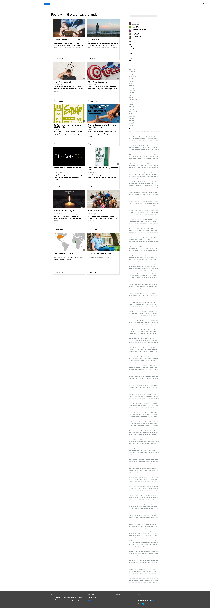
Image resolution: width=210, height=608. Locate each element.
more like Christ (134, 515)
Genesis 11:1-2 (141, 228)
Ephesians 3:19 (147, 212)
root (148, 540)
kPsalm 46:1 (130, 506)
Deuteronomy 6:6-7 (137, 201)
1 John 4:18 (144, 140)
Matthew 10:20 (133, 331)
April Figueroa (132, 71)
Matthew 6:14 (146, 342)
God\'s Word (142, 246)
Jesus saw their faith (148, 293)
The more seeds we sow (148, 425)
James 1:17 (143, 284)
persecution (138, 528)
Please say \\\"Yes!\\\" (154, 365)
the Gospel (132, 562)
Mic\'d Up (133, 347)
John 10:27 (137, 297)
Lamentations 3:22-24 (151, 311)
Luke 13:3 (130, 320)
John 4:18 (136, 302)
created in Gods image (135, 472)
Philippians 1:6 (139, 358)
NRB (138, 351)
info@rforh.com (91, 600)
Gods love (141, 257)
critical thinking (154, 472)
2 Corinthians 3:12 (150, 154)
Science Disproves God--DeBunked (153, 416)
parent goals (136, 526)
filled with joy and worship (132, 490)
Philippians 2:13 (144, 358)
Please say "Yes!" (142, 365)
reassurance (143, 535)
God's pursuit (138, 246)
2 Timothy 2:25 (140, 160)
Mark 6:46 (144, 329)
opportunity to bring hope (143, 524)
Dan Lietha (131, 83)
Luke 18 (140, 320)
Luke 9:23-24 (148, 324)
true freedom (139, 571)
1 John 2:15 (155, 138)
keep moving (134, 506)
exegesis (133, 486)
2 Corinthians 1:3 (145, 154)
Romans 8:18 (150, 412)
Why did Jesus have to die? (146, 443)
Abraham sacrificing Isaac (152, 163)
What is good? (146, 441)
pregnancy (130, 531)
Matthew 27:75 (131, 340)
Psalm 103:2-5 (145, 376)
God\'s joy (151, 246)
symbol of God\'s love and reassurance (142, 555)
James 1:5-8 (150, 284)
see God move (143, 542)
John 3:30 (133, 302)
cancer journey (141, 463)
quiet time (152, 533)
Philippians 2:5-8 (136, 360)
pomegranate (155, 528)
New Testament (137, 353)
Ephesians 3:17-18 (136, 212)
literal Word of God (140, 508)
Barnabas (149, 172)
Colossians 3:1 (132, 194)
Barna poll (145, 172)
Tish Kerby (131, 123)
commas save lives (138, 468)
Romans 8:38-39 (149, 414)
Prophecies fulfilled (131, 369)
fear (145, 488)
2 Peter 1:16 (132, 158)
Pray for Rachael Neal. (139, 367)
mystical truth (149, 515)
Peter (136, 358)
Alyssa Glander (132, 69)
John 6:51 (147, 302)
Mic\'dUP (136, 347)
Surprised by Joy (136, 421)
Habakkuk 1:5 (142, 261)
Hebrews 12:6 (131, 266)
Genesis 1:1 (148, 230)
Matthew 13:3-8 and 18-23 (152, 333)
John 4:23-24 (140, 302)
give (144, 495)
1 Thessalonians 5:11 (137, 145)
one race (155, 522)
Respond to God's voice (135, 398)
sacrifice (155, 540)
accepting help (146, 450)
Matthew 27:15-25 (149, 338)
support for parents (131, 553)
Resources (37, 4)
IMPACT (130, 275)
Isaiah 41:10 (151, 279)
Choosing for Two (136, 185)
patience (152, 526)
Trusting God (154, 436)
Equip (25, 4)
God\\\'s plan (146, 248)
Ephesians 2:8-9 (151, 210)
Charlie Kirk (148, 183)
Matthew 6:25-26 (139, 344)
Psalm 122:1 (137, 378)
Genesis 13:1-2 (154, 228)
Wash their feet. (149, 439)
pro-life (150, 531)
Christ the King (134, 187)
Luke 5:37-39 (139, 324)
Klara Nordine (131, 106)
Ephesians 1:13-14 (135, 210)
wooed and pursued (136, 580)
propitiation (130, 533)
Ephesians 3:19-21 (141, 212)
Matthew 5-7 (152, 340)
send (129, 544)
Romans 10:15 (140, 403)
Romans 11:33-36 (154, 403)
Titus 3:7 (130, 436)
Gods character (140, 255)
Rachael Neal (131, 115)
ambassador (138, 452)
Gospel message (139, 259)
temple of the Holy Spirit (135, 560)
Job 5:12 (149, 295)
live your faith (156, 508)
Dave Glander (131, 85)
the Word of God (144, 562)
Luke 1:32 (134, 322)
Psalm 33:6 (136, 385)
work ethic (152, 580)
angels (149, 452)
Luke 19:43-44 (148, 320)
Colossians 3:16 (131, 192)
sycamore (152, 553)
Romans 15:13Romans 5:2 (139, 407)
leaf (154, 506)
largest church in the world (147, 506)
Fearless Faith (136, 223)
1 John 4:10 (133, 140)
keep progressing (139, 506)
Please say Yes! (137, 365)
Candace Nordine (132, 76)
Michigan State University (140, 349)
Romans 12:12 (149, 405)
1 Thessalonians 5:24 (137, 147)
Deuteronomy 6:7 (149, 201)
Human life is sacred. (138, 273)
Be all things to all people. (150, 174)
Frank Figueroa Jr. (132, 94)
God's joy (130, 246)
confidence (136, 470)
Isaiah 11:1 (136, 277)
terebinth (141, 560)
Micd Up (135, 349)
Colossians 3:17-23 (151, 192)
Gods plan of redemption (147, 257)
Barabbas (142, 172)
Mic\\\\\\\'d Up (145, 347)
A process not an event (143, 163)
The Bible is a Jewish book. (138, 423)
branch (137, 461)
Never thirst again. (131, 353)
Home (3, 4)
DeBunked (30, 4)
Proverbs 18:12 (135, 371)
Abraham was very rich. (132, 165)
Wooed (138, 445)
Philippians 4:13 (147, 362)
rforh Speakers (14, 4)
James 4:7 (144, 286)
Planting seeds (132, 365)
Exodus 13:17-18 (140, 219)
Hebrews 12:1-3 (141, 264)
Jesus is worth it (142, 293)
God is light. (136, 241)
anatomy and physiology (143, 452)
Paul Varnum (131, 113)
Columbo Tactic (142, 194)
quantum (149, 533)
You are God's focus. (147, 445)
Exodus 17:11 (145, 219)
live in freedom (151, 508)
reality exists (137, 535)
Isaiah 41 (155, 279)
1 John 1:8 (147, 138)
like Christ (135, 508)
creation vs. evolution (142, 472)
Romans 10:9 (149, 403)
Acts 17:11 (155, 165)
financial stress (139, 490)
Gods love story (137, 257)
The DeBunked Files (150, 423)
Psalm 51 (154, 387)
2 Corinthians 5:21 (145, 156)
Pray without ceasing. (146, 367)
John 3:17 (130, 302)
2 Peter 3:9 (139, 158)
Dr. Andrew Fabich (133, 87)
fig (157, 488)
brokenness (146, 461)
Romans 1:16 (154, 407)
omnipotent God (138, 522)
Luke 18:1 (137, 320)
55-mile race (137, 163)
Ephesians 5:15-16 (153, 214)
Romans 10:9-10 (144, 403)
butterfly (154, 461)
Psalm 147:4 (151, 380)
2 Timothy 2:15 (135, 160)
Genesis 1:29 (132, 232)
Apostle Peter (131, 172)
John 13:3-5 (148, 297)
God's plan (133, 246)
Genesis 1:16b (145, 230)
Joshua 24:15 (156, 306)
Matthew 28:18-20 (136, 340)
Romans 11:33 (131, 405)
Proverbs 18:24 (140, 371)
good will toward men (142, 497)
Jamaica (133, 284)
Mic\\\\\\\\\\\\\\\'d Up (151, 347)
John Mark (139, 304)
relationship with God (149, 537)
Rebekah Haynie (132, 116)
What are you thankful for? (132, 441)
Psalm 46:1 (146, 387)
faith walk (144, 486)
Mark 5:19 (137, 329)
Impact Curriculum (137, 275)
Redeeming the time (137, 396)
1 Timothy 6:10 (132, 149)
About (8, 4)
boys (134, 461)
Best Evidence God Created (143, 178)
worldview (156, 580)
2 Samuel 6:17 (149, 158)
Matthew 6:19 (130, 344)
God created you (135, 239)
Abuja (137, 165)
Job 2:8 (139, 295)
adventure (133, 452)
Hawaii (150, 261)
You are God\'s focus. (154, 445)
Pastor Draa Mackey (133, 111)
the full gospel (138, 564)
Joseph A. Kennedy (131, 306)
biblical (150, 459)
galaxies (130, 495)
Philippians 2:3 (131, 360)
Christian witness (144, 187)
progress (153, 531)
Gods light (132, 257)
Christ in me (147, 185)
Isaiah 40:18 (151, 277)
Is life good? (132, 277)
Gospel (143, 259)
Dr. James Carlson (132, 88)
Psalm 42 (143, 387)
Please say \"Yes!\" (148, 365)
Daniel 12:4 (153, 196)
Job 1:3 (136, 295)
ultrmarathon (151, 573)
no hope (150, 517)
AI (147, 163)
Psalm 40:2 (132, 387)
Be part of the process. (137, 176)
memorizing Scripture (136, 513)
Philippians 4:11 (136, 362)
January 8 (144, 288)
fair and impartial (139, 486)
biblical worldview (134, 459)
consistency (153, 470)
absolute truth (134, 450)
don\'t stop (155, 479)
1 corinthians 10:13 (148, 149)
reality (140, 535)
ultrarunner (146, 573)
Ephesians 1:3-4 (141, 210)
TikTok (143, 434)
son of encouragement (134, 546)
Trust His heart (149, 436)
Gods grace (154, 255)
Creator (137, 196)
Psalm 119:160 (133, 378)
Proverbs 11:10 (137, 369)
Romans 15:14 (150, 407)
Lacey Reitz (131, 108)
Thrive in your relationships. (138, 434)
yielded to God (149, 582)
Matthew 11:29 (141, 333)
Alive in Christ (141, 169)
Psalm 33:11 (132, 385)
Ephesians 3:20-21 (152, 212)
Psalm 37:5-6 (153, 385)
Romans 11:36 (135, 405)
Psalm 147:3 (147, 380)
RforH (132, 403)
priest (143, 531)
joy (151, 504)
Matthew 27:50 (155, 338)
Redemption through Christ (145, 396)
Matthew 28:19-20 (142, 340)
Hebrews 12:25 (156, 264)
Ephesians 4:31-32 (143, 214)
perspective (146, 528)
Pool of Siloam (131, 367)
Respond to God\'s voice (142, 398)
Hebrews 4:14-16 (148, 268)
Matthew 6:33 (149, 344)
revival (130, 540)
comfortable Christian (132, 468)
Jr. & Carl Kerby (132, 67)
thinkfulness (134, 569)
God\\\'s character (136, 248)
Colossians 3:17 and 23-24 (137, 192)
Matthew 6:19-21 (156, 342)
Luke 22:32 (138, 322)
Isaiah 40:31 (139, 279)
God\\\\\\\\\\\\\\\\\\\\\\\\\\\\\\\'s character (137, 252)
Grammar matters (134, 261)
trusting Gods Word (148, 571)
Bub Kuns (145, 181)
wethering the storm (138, 578)
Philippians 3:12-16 (153, 360)
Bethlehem (148, 178)
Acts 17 (136, 167)
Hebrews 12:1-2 (136, 264)
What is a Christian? (140, 441)
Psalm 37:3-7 (148, 385)
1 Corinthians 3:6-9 (144, 136)
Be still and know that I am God (146, 176)
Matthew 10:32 (143, 331)
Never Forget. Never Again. (153, 351)
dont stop (146, 481)
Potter (134, 367)
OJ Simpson (138, 356)
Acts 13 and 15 (151, 165)
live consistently (146, 508)
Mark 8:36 (147, 329)
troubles (135, 571)
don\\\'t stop (137, 481)
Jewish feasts (133, 295)
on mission (143, 522)
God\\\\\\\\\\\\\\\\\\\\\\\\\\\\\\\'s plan (150, 252)
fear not (133, 488)
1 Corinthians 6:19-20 (150, 136)
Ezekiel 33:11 (143, 221)
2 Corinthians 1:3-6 (139, 154)
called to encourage (131, 463)
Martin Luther (152, 329)
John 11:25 (141, 297)
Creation (130, 196)
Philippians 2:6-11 (141, 360)
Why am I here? (139, 443)
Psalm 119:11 (153, 376)
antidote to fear (141, 454)
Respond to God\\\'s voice (151, 398)
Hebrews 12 (134, 266)
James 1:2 (146, 284)
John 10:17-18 (134, 297)
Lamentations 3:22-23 (144, 311)
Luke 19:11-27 (143, 320)
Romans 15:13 (145, 407)
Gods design (144, 255)
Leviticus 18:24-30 (142, 313)
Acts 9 (129, 169)
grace (157, 497)
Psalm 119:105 (149, 376)
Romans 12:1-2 (140, 405)
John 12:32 (145, 297)
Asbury (139, 172)
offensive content (131, 522)
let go (156, 506)
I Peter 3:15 (154, 273)
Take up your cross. (142, 421)
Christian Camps (139, 187)
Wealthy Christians (154, 439)
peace (135, 528)
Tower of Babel (134, 436)
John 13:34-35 (153, 297)
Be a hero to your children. (142, 174)
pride (140, 531)
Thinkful (132, 434)
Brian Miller (131, 74)
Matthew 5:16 (137, 342)
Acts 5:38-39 (156, 167)
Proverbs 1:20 (149, 371)
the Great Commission (137, 562)
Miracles (146, 349)
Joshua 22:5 (152, 306)
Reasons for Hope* (148, 394)
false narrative (152, 486)
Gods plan (152, 257)
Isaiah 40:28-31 (131, 279)
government (154, 497)
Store (42, 4)
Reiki (154, 396)
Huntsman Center (144, 273)
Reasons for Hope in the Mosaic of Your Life (138, 394)
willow (151, 578)
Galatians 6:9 (130, 228)
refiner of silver (131, 537)
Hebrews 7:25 (132, 270)
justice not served (155, 504)
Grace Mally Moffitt (133, 99)
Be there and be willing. (134, 178)
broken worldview (141, 461)
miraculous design (142, 513)
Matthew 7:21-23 (154, 344)
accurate (150, 450)
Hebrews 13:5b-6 (149, 266)
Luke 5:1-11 (135, 324)
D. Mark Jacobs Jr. (141, 196)
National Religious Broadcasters (144, 351)
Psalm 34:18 (140, 385)
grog (137, 499)
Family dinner (154, 221)
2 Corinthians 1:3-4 (133, 154)
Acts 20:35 (142, 167)
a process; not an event (154, 448)
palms (133, 526)
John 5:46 (144, 302)
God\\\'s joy (141, 248)
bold (132, 461)
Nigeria (155, 353)
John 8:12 (151, 302)
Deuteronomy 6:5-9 (131, 201)
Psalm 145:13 (139, 380)
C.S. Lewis (149, 181)
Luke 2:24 (149, 322)
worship (130, 582)
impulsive (133, 504)
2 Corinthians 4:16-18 (133, 156)
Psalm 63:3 (136, 389)
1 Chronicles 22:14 (137, 131)
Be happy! (132, 176)
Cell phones (144, 183)
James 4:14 (141, 286)
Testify (146, 421)
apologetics (148, 454)
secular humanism (137, 542)
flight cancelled (144, 490)
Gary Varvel (131, 97)
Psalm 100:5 (132, 376)
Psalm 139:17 (150, 378)
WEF (141, 439)
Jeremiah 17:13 (154, 288)
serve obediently (133, 544)
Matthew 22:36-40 (134, 338)
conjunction (144, 470)
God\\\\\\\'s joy (134, 250)
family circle (156, 486)
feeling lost (148, 488)
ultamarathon (137, 573)
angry (151, 452)
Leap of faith (133, 313)
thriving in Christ (139, 569)
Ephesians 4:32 (148, 214)
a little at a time (148, 448)
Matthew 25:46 (144, 338)
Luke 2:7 (131, 324)
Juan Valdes (131, 102)
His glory (144, 270)
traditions (143, 569)
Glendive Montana (154, 237)
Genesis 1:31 (136, 232)
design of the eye (134, 477)
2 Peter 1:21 (136, 158)
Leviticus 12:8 (137, 313)
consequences (148, 470)
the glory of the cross (143, 564)
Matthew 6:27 (145, 344)
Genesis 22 (147, 232)
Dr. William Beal (145, 205)
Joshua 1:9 (144, 306)
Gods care (135, 255)
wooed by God (142, 580)
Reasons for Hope (153, 394)
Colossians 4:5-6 (137, 194)
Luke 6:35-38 (144, 324)
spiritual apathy (149, 546)
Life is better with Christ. (134, 315)
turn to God (132, 573)
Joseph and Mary (137, 306)
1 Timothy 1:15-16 (143, 147)
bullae (149, 461)
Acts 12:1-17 (146, 165)
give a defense (137, 495)
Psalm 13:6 (131, 380)
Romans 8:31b (139, 414)
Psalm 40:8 (135, 387)
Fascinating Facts (131, 223)
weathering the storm (132, 578)
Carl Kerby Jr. (131, 80)
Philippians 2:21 (150, 358)
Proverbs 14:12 (146, 369)
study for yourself (147, 551)
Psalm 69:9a (144, 389)
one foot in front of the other (149, 522)
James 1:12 (135, 284)
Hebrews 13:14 (139, 266)
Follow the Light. (149, 223)
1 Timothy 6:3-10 (137, 149)
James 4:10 (137, 286)
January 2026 (140, 288)
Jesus (129, 295)
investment (146, 504)
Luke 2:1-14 (145, 322)
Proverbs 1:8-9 (154, 371)
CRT (152, 181)
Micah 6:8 (131, 349)
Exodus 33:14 (132, 221)
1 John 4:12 (136, 140)
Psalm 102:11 (140, 376)
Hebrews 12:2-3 (151, 264)
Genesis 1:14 (140, 230)
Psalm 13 (135, 380)
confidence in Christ (131, 470)
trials (129, 571)
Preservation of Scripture (153, 367)
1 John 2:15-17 (151, 138)
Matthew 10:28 (138, 331)
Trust (157, 436)
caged (157, 461)
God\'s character (146, 246)
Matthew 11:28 (131, 333)
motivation (138, 515)
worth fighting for (134, 582)
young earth (153, 582)
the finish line (133, 564)
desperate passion (146, 477)
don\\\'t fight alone (131, 481)
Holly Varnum (131, 101)
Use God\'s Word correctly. (136, 439)
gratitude (130, 499)
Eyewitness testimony (137, 221)
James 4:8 (151, 286)
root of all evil (145, 540)
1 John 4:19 (147, 140)
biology (153, 459)
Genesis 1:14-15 (136, 230)
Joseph (141, 306)
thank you (144, 560)
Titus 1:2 (150, 434)
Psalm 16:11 (155, 380)
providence (134, 533)
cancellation (137, 463)
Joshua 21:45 (148, 306)
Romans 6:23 (136, 412)
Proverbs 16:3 (130, 371)
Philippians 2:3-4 (155, 358)
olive (135, 522)
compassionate (144, 468)
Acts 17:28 (133, 167)
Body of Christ (138, 181)
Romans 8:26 (130, 414)
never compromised (155, 515)
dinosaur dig (151, 477)
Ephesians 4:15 (133, 214)
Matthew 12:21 (146, 333)
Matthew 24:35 (139, 338)
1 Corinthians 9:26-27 (142, 138)
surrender (136, 553)
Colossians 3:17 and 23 (145, 192)
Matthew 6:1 (135, 344)
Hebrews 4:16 (154, 268)
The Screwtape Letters (141, 425)
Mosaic (136, 351)
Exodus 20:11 (153, 219)
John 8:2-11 (154, 302)
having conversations (141, 499)
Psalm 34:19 (144, 385)
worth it (138, 582)
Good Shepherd (134, 259)
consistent (156, 470)
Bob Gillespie (131, 73)
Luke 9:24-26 (153, 324)
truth (129, 573)
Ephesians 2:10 (146, 210)
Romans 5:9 (131, 412)
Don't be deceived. (134, 203)
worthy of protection (143, 582)
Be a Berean (135, 174)
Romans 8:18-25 (145, 412)
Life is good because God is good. (143, 315)
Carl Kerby (131, 78)
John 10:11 (130, 297)
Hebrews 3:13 (139, 268)
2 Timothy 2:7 (145, 160)
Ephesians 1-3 (131, 210)
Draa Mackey (131, 92)
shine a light (138, 544)
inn (143, 504)
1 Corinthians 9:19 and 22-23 (134, 138)
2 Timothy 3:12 (149, 160)
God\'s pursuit (131, 248)
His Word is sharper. (139, 270)
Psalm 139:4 (154, 378)
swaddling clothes (148, 553)
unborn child (155, 573)
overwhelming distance (150, 524)
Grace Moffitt (151, 259)
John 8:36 (136, 304)
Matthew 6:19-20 (150, 342)
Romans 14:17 (133, 407)
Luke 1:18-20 (156, 320)
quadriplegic (138, 533)
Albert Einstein (136, 169)
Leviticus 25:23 (148, 313)
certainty (153, 463)
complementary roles (150, 468)
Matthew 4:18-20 (147, 340)
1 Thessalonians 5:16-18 (144, 145)
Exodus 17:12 (149, 219)
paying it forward (131, 528)
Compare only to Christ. (149, 194)
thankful (152, 560)
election (155, 481)
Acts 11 (143, 165)
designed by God (140, 477)
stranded (131, 551)
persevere (142, 528)
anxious (145, 454)
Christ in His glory (141, 185)
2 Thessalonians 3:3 (155, 158)
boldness (130, 461)
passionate (148, 526)
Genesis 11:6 (146, 228)
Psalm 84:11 (153, 389)
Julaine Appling (132, 104)
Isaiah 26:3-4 (143, 277)
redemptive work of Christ (154, 535)
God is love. (140, 241)
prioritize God (146, 531)
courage (130, 472)
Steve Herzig (131, 122)
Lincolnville (155, 315)
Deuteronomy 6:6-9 (144, 201)
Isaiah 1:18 (139, 277)
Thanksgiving (150, 421)
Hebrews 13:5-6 (144, 266)
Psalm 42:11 (139, 387)
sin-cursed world (146, 544)
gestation (133, 495)
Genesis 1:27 (152, 230)
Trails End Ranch (139, 436)
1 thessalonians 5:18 (154, 149)
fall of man (147, 486)
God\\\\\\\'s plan (139, 250)
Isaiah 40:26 (155, 277)
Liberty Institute (153, 313)
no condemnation (146, 517)
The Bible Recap (131, 423)
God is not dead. (144, 241)
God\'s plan (155, 246)
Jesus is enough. (137, 293)
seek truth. (156, 542)
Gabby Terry (131, 95)
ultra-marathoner (141, 573)
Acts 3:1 (153, 167)
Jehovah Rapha (149, 288)
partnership (145, 526)
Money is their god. (151, 349)
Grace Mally (146, 259)
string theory (143, 551)
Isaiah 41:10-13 (147, 279)
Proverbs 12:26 (141, 369)
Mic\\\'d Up (140, 347)
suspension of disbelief (141, 553)
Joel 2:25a (152, 295)
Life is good (150, 315)
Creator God (133, 196)
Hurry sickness (149, 273)
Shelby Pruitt (131, 118)
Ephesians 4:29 (137, 214)
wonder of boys (131, 580)
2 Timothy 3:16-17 (154, 160)
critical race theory (148, 472)
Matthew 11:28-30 (153, 331)
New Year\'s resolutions (150, 353)
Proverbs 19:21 (145, 371)
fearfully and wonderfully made (139, 488)
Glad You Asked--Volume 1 (141, 237)
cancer (145, 463)
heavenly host (152, 499)
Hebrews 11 (131, 264)
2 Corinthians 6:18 (151, 156)
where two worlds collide (145, 578)
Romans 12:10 (144, 405)
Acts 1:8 (139, 167)
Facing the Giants (148, 221)
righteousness (141, 540)
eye (135, 486)
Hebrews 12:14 (146, 264)
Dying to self (155, 205)
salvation (130, 542)
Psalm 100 (136, 376)
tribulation (132, 571)
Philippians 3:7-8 (131, 362)
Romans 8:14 (140, 412)
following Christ (149, 490)
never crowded (131, 517)
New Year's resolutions (143, 353)
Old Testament (143, 356)
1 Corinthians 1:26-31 (137, 136)
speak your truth (144, 546)
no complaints (141, 517)
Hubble (133, 273)
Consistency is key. (155, 194)
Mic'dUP (130, 347)
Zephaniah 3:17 (131, 448)
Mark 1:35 (130, 329)
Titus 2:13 (153, 434)
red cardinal (147, 535)
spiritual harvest (154, 546)
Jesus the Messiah (154, 293)
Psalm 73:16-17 (148, 389)
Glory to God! (131, 239)
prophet (156, 531)
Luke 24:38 (142, 322)
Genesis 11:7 (150, 228)
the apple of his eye (150, 562)
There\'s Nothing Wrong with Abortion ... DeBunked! (140, 430)
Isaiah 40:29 (135, 279)
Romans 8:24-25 (154, 412)
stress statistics (136, 551)
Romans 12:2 (153, 405)
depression (130, 477)
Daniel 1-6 (149, 196)
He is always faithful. (154, 261)
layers (152, 506)
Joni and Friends (154, 304)
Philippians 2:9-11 (147, 360)
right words (136, 540)
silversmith (142, 544)
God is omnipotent (150, 241)
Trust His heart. (144, 436)
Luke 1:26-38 (130, 322)
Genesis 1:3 (140, 232)
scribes (133, 542)
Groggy (138, 261)
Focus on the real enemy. (142, 223)
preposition (137, 531)
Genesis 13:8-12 (131, 230)
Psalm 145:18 (143, 380)
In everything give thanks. (144, 275)
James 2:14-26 (133, 286)
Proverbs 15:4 (156, 369)
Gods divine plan (149, 255)
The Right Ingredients (134, 425)
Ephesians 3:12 (131, 212)
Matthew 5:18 (141, 342)
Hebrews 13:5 (154, 266)
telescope (130, 560)
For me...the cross (155, 223)
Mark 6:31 (140, 329)
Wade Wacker (131, 125)
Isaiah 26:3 (147, 277)
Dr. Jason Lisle (132, 90)
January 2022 (136, 288)
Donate (47, 4)
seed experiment (147, 542)
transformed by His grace (151, 569)
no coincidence (136, 517)
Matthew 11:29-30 (135, 333)
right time (132, 540)
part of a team (140, 526)
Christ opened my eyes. (152, 185)
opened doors (137, 524)
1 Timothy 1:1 (148, 147)
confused (140, 470)
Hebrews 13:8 (131, 268)
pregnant (133, 531)
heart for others (147, 499)
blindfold (156, 459)
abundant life (138, 450)
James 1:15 (139, 284)
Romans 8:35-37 (144, 414)
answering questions (135, 454)
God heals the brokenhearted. (151, 239)
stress (139, 551)
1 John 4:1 (151, 140)
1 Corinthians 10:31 (149, 131)
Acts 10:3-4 (140, 165)
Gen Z (138, 228)
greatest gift (133, 499)
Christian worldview (151, 187)
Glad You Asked (148, 237)
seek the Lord (153, 542)
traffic (146, 569)
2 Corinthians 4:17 (139, 156)
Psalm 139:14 (146, 378)
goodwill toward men (149, 497)
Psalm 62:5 (132, 389)
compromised (155, 468)
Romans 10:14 (135, 403)
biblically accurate (146, 459)
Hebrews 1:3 (135, 268)
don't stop (145, 479)
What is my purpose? (151, 441)
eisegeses (152, 481)
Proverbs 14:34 (151, 369)
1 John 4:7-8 (155, 140)
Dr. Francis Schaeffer (153, 203)
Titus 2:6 (156, 434)
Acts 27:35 (146, 167)
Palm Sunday (147, 356)
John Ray (143, 304)
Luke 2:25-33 (153, 322)
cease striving (149, 463)
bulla (151, 461)
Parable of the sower (153, 356)
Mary (155, 329)
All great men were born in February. (149, 169)
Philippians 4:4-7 (152, 362)
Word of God (142, 445)
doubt (149, 481)
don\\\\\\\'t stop (141, 481)
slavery (154, 544)
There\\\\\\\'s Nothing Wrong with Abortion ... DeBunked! (144, 432)
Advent (132, 169)
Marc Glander (131, 109)
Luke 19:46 (152, 320)
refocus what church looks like (140, 537)
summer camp (156, 551)
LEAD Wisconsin (133, 311)
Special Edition (132, 120)
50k (134, 163)
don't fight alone (141, 479)
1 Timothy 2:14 (153, 147)
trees (156, 569)
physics (149, 528)
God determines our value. (142, 239)
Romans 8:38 (155, 414)
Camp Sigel (155, 181)
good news (136, 497)
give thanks (141, 495)
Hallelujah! (146, 261)
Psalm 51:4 (150, 387)
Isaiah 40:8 (143, 279)
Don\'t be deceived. (141, 203)
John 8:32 (132, 304)
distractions (136, 479)
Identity (133, 275)
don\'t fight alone (150, 479)
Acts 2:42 (149, 167)
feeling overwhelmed (153, 488)
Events (20, 4)
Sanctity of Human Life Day (133, 416)
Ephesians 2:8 (156, 210)
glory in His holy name (149, 495)
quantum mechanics (144, 533)
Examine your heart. (134, 219)
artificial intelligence (154, 454)
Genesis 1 (144, 232)
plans (152, 528)
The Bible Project (155, 421)
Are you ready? (135, 172)
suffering (152, 551)
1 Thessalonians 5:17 (151, 145)
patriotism (155, 526)
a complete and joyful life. (141, 448)
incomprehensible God (139, 504)
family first (130, 488)
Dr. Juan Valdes (140, 205)
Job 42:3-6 (146, 295)
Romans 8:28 (135, 414)
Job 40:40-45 (142, 295)
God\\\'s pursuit (150, 248)
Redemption (151, 396)
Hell (135, 270)
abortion (130, 450)
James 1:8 (153, 284)
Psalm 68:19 (140, 389)
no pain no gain (154, 517)
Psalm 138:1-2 (142, 378)
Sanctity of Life (139, 416)
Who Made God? (134, 443)
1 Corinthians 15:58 (131, 136)
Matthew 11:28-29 (148, 331)
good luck (154, 495)
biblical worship (140, 459)
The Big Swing (145, 423)
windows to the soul (155, 578)
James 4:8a (148, 286)
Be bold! (155, 174)
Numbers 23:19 (133, 356)
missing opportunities (149, 513)
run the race (151, 540)
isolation (149, 504)
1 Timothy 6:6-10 (142, 149)
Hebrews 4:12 (144, 268)
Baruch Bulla (153, 172)
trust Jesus (143, 571)
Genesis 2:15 (151, 232)
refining (135, 537)
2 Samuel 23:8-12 (144, 158)
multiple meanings (143, 515)
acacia (142, 450)
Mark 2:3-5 (133, 329)
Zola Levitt (135, 448)
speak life (139, 546)
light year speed (131, 508)
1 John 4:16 (140, 140)
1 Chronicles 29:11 (143, 131)
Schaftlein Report (144, 416)
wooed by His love (147, 580)
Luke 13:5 (133, 320)
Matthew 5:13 (132, 342)
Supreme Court (131, 421)
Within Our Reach (134, 445)
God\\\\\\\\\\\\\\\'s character (147, 250)
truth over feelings (154, 571)
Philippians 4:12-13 (142, 362)
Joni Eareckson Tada (148, 304)
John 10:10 (156, 295)
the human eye (149, 564)
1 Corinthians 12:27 (155, 131)
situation (151, 544)
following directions (155, 490)
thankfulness (148, 560)
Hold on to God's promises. (150, 270)
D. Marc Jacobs (132, 81)
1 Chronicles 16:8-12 (131, 131)
